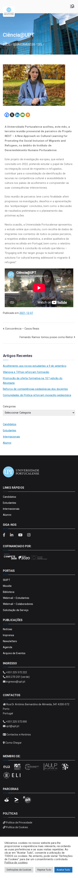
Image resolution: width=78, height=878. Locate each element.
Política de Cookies (17, 827)
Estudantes (9, 430)
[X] (12, 115)
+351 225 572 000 (16, 721)
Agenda (7, 647)
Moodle (7, 585)
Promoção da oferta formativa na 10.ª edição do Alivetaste (33, 381)
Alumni (7, 442)
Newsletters (10, 641)
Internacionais (11, 436)
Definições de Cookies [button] (19, 869)
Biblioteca (8, 591)
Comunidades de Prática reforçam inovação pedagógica (37, 395)
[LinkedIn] (12, 535)
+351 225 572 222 (16, 672)
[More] (28, 115)
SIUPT (6, 579)
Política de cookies (16, 862)
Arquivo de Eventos (14, 653)
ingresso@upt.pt (15, 681)
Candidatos (9, 424)
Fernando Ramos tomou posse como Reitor (46, 337)
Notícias (7, 629)
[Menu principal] (72, 6)
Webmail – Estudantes (16, 597)
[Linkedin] (17, 115)
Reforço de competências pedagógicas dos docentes (35, 389)
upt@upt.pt (12, 726)
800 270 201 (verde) (18, 676)
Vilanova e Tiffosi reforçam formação (26, 372)
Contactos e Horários (18, 734)
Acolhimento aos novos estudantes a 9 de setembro (34, 366)
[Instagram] (28, 535)
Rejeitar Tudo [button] (44, 869)
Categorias (9, 406)
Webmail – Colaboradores (18, 603)
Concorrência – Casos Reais (22, 328)
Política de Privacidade (19, 822)
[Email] (22, 115)
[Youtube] (20, 535)
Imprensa (8, 635)
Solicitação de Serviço (15, 610)
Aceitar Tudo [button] (63, 869)
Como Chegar (13, 742)
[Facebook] (7, 115)
